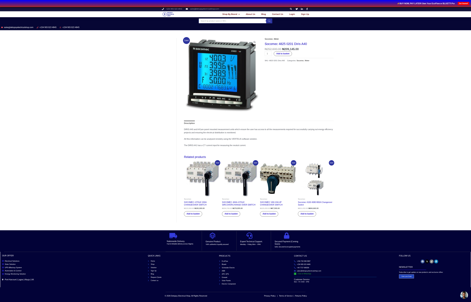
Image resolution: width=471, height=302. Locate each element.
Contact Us (277, 14)
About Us (250, 14)
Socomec (269, 39)
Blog (263, 14)
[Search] (269, 20)
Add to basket (282, 54)
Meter (276, 39)
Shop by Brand (229, 14)
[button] (291, 9)
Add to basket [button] (193, 214)
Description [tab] (189, 123)
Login (292, 14)
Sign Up (305, 14)
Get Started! (463, 3)
